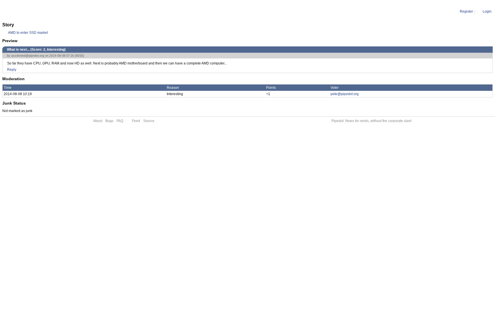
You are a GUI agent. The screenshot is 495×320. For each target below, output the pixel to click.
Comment (31, 11)
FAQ (120, 121)
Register (466, 11)
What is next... (54, 11)
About (97, 121)
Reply (11, 70)
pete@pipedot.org (345, 94)
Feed (136, 121)
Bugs (109, 121)
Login (487, 11)
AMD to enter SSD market (28, 33)
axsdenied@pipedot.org (27, 55)
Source (148, 121)
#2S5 (79, 55)
